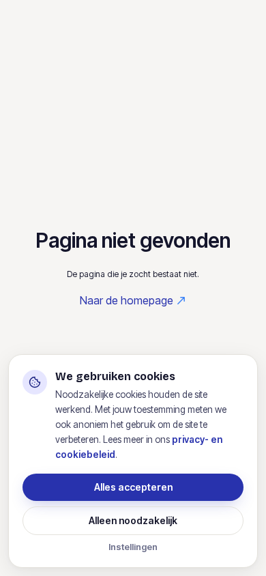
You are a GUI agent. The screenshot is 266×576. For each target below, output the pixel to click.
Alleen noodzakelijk (133, 520)
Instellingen (133, 546)
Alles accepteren (133, 487)
